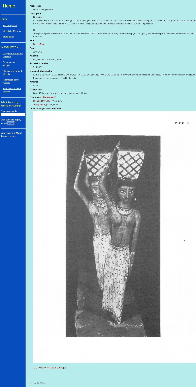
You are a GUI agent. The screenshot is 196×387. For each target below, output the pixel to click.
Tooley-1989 (39, 104)
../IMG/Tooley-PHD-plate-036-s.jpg (49, 367)
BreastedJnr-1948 (41, 101)
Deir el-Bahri (39, 44)
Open (10, 123)
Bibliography (48, 97)
